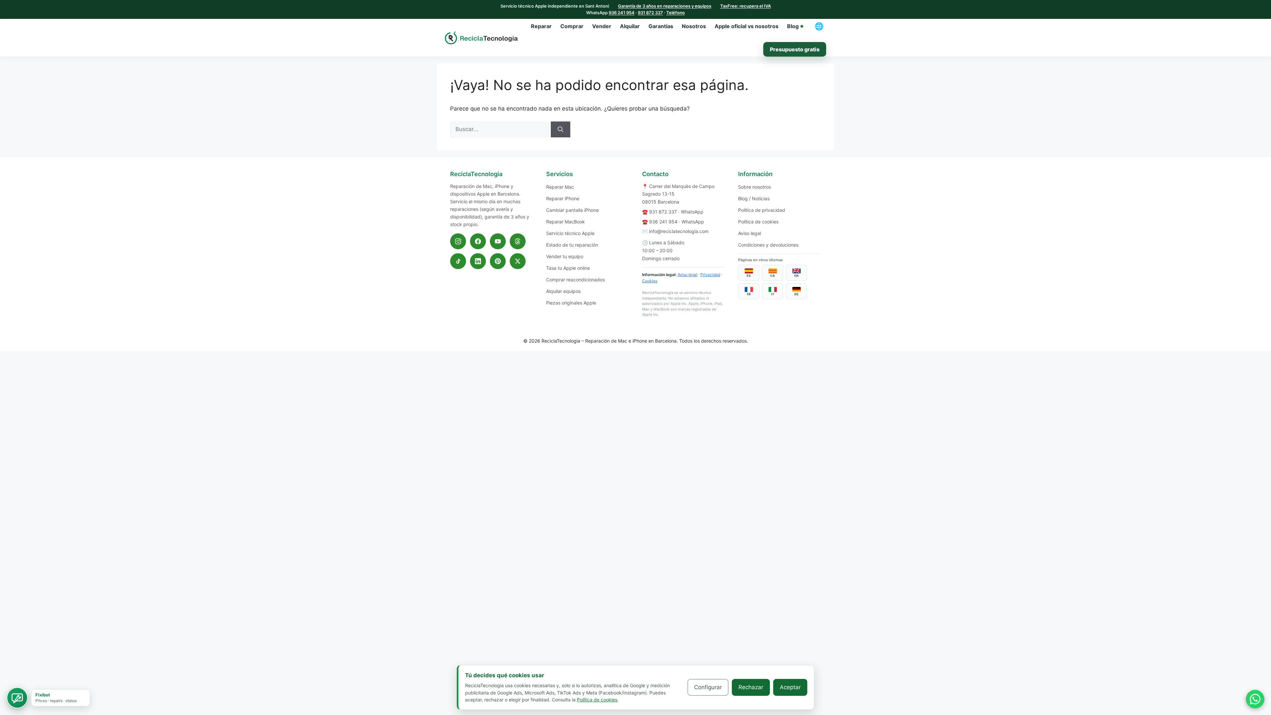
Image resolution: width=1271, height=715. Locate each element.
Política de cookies (758, 221)
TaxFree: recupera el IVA (745, 6)
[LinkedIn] (478, 261)
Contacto (655, 173)
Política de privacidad (761, 210)
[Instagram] (458, 241)
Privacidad (710, 274)
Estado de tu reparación (572, 245)
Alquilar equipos (563, 291)
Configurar (708, 687)
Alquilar (630, 26)
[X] (518, 261)
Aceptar (790, 687)
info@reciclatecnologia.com (679, 231)
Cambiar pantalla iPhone (572, 210)
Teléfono (675, 12)
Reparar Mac (560, 187)
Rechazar (750, 687)
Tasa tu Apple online (568, 268)
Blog (793, 26)
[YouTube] (498, 241)
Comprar (572, 26)
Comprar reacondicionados (575, 279)
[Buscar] (560, 129)
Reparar (541, 26)
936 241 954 (622, 12)
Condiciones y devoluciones (768, 245)
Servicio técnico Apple (570, 233)
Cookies (649, 280)
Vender (601, 26)
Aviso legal (687, 274)
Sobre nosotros (754, 187)
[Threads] (518, 241)
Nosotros (694, 26)
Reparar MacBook (565, 221)
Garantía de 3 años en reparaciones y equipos (664, 6)
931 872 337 (650, 12)
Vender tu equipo (564, 256)
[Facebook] (478, 241)
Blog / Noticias (754, 198)
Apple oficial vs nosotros (746, 26)
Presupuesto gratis (795, 49)
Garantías (660, 26)
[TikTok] (458, 261)
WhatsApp (692, 212)
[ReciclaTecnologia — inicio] (481, 37)
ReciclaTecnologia (560, 341)
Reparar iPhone (562, 198)
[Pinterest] (498, 261)
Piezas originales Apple (571, 303)
